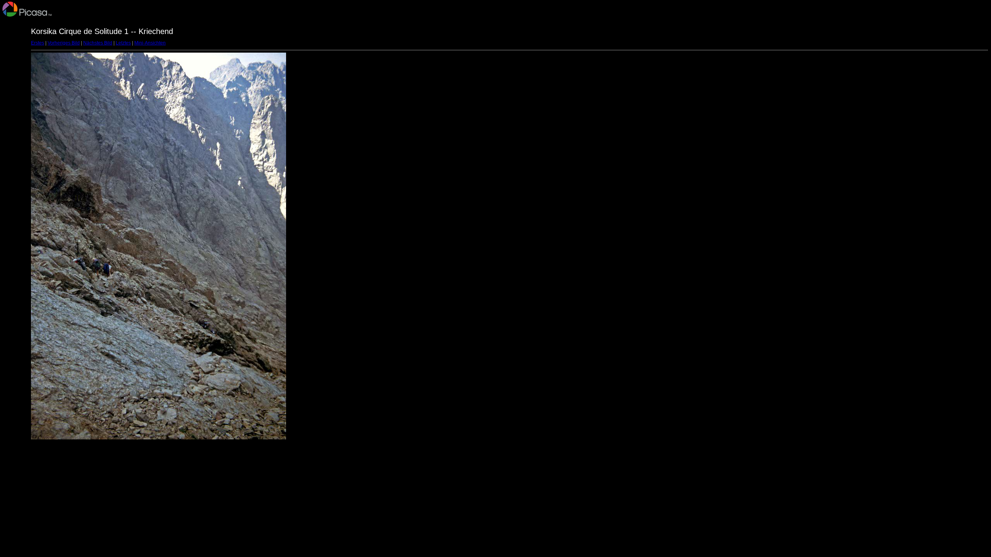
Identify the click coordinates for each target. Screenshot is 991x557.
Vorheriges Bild (64, 43)
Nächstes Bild (97, 43)
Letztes (123, 43)
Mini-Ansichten (150, 43)
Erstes (37, 43)
